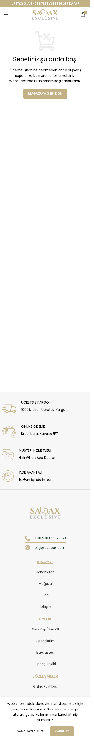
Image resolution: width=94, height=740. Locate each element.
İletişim (45, 606)
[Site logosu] (45, 14)
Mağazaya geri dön (45, 93)
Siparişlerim (45, 640)
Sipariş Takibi (45, 663)
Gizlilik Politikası (45, 686)
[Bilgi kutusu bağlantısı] (44, 407)
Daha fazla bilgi (30, 731)
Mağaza (45, 583)
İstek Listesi (45, 652)
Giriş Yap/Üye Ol (45, 629)
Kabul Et (62, 731)
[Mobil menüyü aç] (6, 14)
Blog (45, 595)
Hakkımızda (45, 572)
